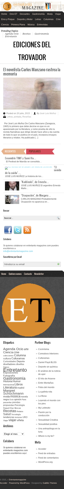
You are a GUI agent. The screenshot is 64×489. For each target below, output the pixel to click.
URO (25, 417)
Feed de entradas (46, 453)
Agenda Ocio (11, 33)
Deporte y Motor (25, 19)
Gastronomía (38, 14)
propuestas (8, 405)
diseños (20, 364)
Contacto (28, 273)
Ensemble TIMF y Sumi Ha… (20, 158)
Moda (50, 14)
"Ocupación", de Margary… (36, 195)
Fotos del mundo (46, 387)
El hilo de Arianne (46, 378)
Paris (24, 399)
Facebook (8, 230)
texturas (18, 417)
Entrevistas (42, 24)
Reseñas (26, 117)
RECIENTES (10, 151)
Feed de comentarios (48, 458)
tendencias (8, 417)
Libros (19, 384)
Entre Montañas (46, 383)
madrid (20, 387)
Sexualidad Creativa (48, 420)
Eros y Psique (8, 19)
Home (4, 14)
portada (17, 117)
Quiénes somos (15, 273)
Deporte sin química (48, 367)
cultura (7, 358)
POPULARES (35, 151)
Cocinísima (43, 349)
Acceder (42, 449)
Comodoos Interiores (48, 353)
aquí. (24, 453)
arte (26, 349)
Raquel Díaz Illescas (12, 408)
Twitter (17, 230)
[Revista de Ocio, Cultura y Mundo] (32, 6)
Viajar (58, 14)
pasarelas (7, 402)
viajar (12, 420)
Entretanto (11, 36)
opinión (17, 399)
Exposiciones (10, 372)
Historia (7, 381)
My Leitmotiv (44, 408)
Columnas (49, 19)
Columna (20, 355)
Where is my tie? (46, 436)
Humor (17, 381)
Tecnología (16, 414)
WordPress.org (45, 462)
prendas (16, 402)
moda (6, 396)
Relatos (20, 411)
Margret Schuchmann (13, 392)
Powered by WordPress (19, 483)
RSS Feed (27, 230)
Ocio (11, 399)
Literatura (10, 387)
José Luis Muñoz (48, 113)
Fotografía (9, 375)
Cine (58, 19)
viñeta (20, 420)
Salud (7, 414)
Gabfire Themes (50, 483)
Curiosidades (9, 361)
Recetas (27, 33)
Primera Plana (18, 24)
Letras (38, 19)
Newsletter (39, 273)
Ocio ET (13, 14)
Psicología (20, 405)
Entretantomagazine (16, 480)
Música (31, 24)
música (15, 396)
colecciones (8, 356)
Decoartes (25, 14)
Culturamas (18, 358)
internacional (8, 385)
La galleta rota (45, 391)
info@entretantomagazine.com (18, 251)
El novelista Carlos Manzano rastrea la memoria (31, 71)
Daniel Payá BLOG (47, 362)
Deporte (21, 361)
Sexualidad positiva (47, 424)
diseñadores (9, 364)
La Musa (42, 396)
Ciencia (5, 24)
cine (16, 352)
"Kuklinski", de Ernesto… (35, 182)
